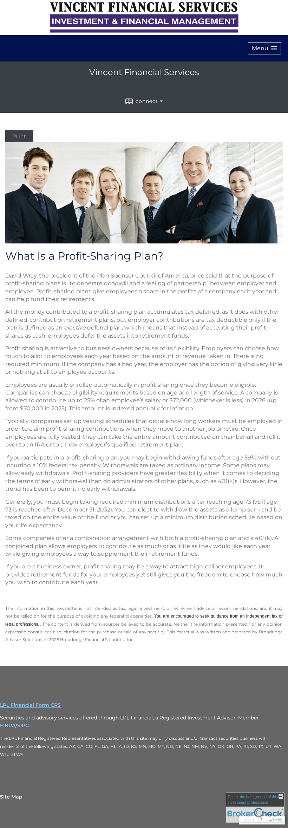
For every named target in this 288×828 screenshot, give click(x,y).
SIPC (23, 725)
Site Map (11, 797)
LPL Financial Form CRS (30, 705)
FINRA (7, 725)
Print (19, 136)
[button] (264, 48)
